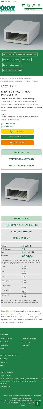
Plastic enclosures (25, 78)
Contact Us (3, 362)
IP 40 (23, 249)
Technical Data (8, 54)
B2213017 (36, 81)
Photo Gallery (26, 60)
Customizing (26, 342)
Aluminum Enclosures (29, 339)
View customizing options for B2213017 (26, 320)
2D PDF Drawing (9, 124)
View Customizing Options (12, 70)
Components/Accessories (12, 65)
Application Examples (11, 60)
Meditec (27, 81)
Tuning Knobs (4, 342)
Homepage (3, 78)
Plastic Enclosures (6, 339)
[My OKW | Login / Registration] (23, 5)
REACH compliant (27, 257)
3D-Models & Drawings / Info (26, 54)
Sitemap (2, 348)
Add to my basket (19, 142)
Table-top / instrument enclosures (11, 81)
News (2, 365)
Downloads (25, 345)
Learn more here (5, 387)
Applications (4, 345)
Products (13, 78)
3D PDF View (8, 126)
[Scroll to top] (30, 404)
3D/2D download (19, 131)
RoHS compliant (27, 255)
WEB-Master (17, 403)
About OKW (4, 359)
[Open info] (38, 404)
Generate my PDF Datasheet (17, 137)
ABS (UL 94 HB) (26, 246)
